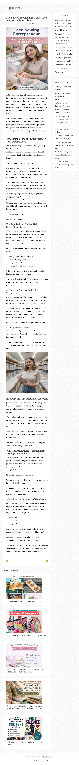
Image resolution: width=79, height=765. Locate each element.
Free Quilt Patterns (60, 26)
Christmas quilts (58, 20)
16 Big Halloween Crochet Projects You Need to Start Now (64, 145)
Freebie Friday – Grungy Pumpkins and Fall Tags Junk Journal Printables (64, 119)
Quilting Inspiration (63, 57)
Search (56, 2)
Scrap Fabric (67, 64)
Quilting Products (60, 61)
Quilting (15, 8)
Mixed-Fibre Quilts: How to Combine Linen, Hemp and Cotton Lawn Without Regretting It (25, 707)
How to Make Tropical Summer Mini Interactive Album (64, 155)
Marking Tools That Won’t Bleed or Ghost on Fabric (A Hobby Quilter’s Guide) (24, 670)
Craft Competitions (66, 20)
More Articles (63, 82)
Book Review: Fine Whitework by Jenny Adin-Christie (64, 164)
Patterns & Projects (63, 34)
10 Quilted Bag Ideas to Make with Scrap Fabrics (26, 635)
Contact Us (33, 761)
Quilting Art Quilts (60, 37)
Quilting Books (64, 40)
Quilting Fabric (66, 47)
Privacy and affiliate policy (42, 761)
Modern (68, 26)
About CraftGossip (47, 756)
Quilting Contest (60, 43)
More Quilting (62, 29)
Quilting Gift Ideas (60, 50)
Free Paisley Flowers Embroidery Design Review (62, 129)
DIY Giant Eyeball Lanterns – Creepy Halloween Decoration (63, 103)
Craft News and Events (63, 23)
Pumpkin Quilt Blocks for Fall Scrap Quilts (24, 601)
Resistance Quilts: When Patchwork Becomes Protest (24, 743)
